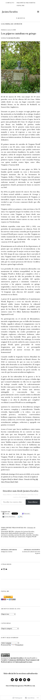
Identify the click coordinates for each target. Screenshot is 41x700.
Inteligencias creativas (9, 550)
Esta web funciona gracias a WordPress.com (20, 685)
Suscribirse (33, 502)
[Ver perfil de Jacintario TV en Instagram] (4, 569)
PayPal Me (20, 5)
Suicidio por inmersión (17, 536)
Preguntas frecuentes (26, 2)
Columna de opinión (11, 24)
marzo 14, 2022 (12, 30)
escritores (29, 533)
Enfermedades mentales (17, 533)
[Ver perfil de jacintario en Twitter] (2, 569)
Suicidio (29, 535)
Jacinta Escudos (10, 12)
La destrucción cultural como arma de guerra (31, 551)
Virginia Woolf (31, 536)
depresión (4, 533)
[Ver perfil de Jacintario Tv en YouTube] (6, 569)
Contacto (10, 2)
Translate (19, 645)
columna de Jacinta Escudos (24, 531)
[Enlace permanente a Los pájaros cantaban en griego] (20, 93)
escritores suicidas (7, 535)
